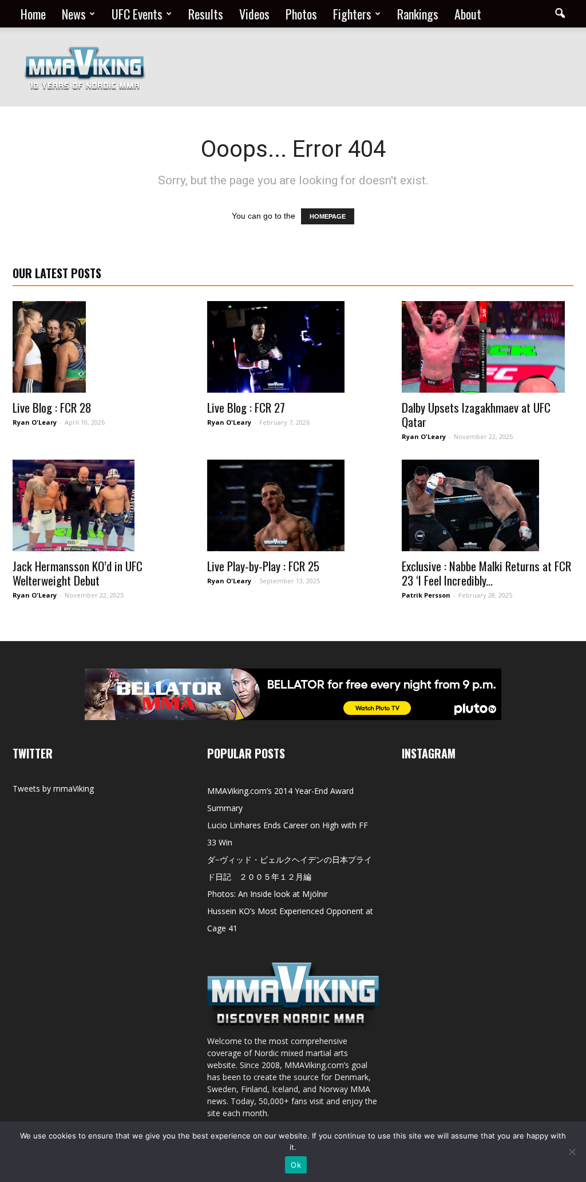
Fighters (352, 14)
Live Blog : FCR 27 (246, 407)
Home (33, 14)
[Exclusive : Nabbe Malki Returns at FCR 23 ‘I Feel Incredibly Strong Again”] (487, 505)
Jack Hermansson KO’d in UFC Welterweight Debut (77, 573)
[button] (559, 13)
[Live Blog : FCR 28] (98, 347)
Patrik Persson (426, 595)
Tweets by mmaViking (53, 788)
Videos (254, 14)
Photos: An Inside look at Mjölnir (267, 893)
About (467, 14)
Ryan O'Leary (35, 422)
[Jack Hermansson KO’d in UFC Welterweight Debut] (98, 505)
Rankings (417, 14)
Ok (296, 1164)
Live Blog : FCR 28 (52, 407)
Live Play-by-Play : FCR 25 (263, 566)
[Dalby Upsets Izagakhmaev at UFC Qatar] (487, 347)
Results (205, 14)
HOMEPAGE (328, 216)
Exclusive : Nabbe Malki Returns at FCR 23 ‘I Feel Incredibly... (486, 573)
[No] (571, 1151)
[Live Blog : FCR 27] (293, 347)
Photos (301, 14)
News (74, 14)
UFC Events (137, 14)
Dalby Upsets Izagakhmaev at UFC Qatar (476, 414)
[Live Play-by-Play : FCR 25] (293, 505)
